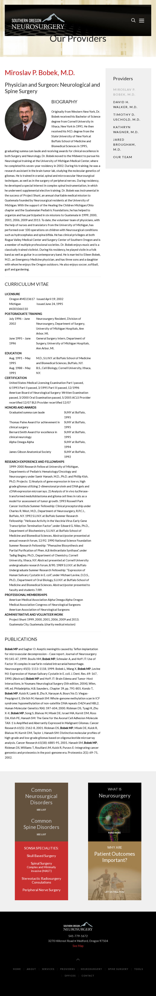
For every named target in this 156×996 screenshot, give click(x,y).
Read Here (114, 832)
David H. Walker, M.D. (125, 104)
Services (48, 969)
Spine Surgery (118, 969)
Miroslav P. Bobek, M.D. (124, 92)
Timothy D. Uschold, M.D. (126, 117)
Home (17, 969)
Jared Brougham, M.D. (124, 144)
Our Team (122, 157)
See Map (78, 945)
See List (41, 809)
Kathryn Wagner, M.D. (126, 129)
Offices (70, 975)
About (31, 969)
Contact (88, 975)
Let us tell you (114, 892)
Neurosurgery (91, 969)
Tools (138, 969)
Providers (67, 969)
